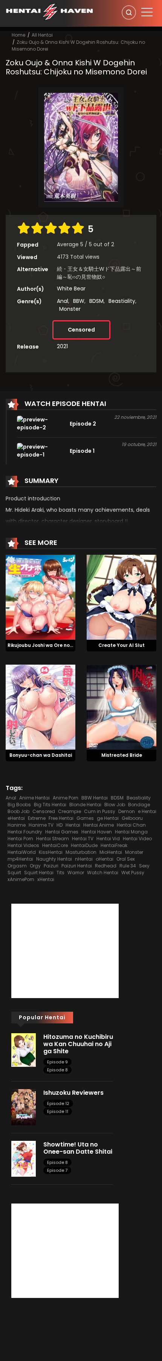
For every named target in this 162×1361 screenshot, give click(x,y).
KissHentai (51, 852)
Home (18, 35)
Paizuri (51, 866)
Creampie (69, 811)
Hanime (17, 825)
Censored (81, 329)
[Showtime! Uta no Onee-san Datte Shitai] (23, 1158)
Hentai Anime (98, 825)
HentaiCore (55, 845)
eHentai (16, 818)
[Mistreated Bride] (121, 706)
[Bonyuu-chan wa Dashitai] (40, 706)
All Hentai (42, 35)
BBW (78, 301)
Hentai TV (82, 838)
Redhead (105, 866)
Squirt (14, 872)
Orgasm (17, 866)
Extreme (37, 818)
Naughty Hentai (54, 859)
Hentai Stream (52, 838)
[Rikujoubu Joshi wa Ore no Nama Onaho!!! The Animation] (40, 596)
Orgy (35, 866)
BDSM (96, 301)
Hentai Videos (23, 845)
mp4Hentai (20, 859)
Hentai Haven (96, 832)
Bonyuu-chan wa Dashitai (40, 755)
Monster (70, 309)
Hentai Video (137, 838)
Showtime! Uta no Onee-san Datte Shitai (77, 1148)
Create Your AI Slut (121, 645)
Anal (62, 301)
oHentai (104, 859)
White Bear (71, 288)
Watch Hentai (102, 872)
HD (60, 825)
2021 (62, 346)
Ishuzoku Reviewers (73, 1092)
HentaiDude (84, 845)
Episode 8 (57, 1070)
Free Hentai (61, 818)
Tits (60, 872)
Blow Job (114, 804)
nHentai (84, 859)
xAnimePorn (21, 879)
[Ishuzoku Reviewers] (23, 1107)
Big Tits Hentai (50, 804)
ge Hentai (108, 818)
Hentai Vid (108, 838)
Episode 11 (57, 1111)
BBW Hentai (94, 798)
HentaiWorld (22, 852)
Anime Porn (65, 798)
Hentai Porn (20, 838)
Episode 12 (58, 1103)
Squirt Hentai (38, 872)
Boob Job (18, 811)
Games (85, 818)
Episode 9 (57, 1062)
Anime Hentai (34, 798)
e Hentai (147, 811)
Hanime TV (41, 825)
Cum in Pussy (99, 811)
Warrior (75, 872)
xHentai (45, 879)
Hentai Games (61, 832)
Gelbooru (132, 818)
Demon (126, 811)
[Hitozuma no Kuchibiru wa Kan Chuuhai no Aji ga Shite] (23, 1049)
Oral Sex (125, 859)
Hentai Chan (131, 825)
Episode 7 (57, 1170)
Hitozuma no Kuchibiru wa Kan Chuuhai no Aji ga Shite (78, 1043)
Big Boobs (19, 804)
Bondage (139, 804)
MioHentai (110, 852)
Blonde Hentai (85, 804)
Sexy (144, 866)
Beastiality (122, 301)
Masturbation (81, 852)
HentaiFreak (114, 845)
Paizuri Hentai (76, 866)
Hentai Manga (131, 832)
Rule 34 (127, 866)
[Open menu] (147, 12)
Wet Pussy (132, 872)
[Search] (129, 12)
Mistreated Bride (121, 755)
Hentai (73, 825)
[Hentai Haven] (49, 11)
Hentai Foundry (25, 832)
